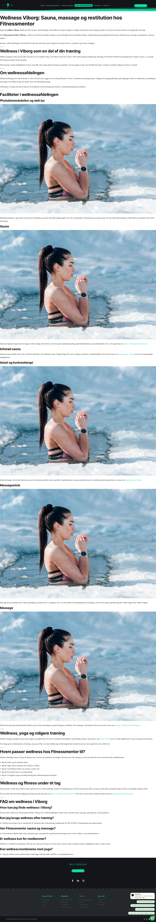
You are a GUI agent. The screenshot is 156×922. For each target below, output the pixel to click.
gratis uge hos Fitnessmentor (123, 794)
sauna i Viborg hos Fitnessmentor (135, 344)
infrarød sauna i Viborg (126, 354)
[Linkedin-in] (78, 881)
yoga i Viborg (105, 739)
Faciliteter (97, 5)
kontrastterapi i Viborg (133, 480)
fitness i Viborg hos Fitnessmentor (63, 794)
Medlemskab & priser (52, 5)
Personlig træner (67, 5)
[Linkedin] (149, 919)
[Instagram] (83, 881)
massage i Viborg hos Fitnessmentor (127, 725)
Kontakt (105, 5)
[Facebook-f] (73, 881)
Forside (42, 5)
